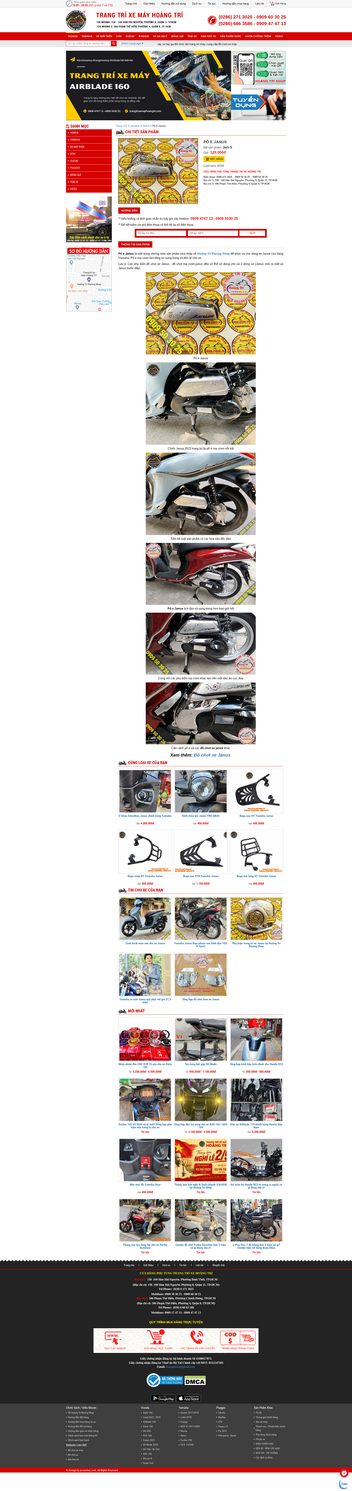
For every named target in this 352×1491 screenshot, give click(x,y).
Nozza (184, 1430)
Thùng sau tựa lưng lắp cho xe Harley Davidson (145, 1246)
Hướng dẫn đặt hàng (78, 1417)
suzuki (130, 36)
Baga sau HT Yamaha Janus (256, 816)
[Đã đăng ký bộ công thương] (165, 1380)
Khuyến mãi (218, 1265)
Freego (184, 1421)
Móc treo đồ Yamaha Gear (145, 1184)
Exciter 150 (186, 1440)
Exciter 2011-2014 (190, 1412)
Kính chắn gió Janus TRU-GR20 (200, 816)
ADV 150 (147, 1453)
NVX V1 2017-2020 (190, 1426)
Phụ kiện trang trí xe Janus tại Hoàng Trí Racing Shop (256, 945)
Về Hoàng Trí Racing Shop (81, 1412)
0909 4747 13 (201, 218)
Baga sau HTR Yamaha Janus (200, 876)
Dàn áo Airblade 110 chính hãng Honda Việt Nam (256, 1126)
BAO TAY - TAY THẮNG (267, 1452)
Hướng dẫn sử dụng (173, 3)
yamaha (87, 36)
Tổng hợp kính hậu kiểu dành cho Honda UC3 (256, 1064)
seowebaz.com (88, 1470)
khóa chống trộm (258, 36)
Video (279, 36)
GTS (220, 1421)
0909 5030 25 (227, 218)
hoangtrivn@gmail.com (180, 1366)
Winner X (147, 1458)
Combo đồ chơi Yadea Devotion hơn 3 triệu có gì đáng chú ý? (200, 1246)
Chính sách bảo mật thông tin (83, 1435)
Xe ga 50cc (160, 36)
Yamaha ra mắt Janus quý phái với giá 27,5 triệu (145, 1001)
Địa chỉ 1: (140, 1279)
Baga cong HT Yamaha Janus (145, 876)
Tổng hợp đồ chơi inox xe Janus (200, 999)
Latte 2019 (186, 1417)
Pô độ (259, 1412)
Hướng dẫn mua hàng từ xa (82, 1421)
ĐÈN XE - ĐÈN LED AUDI (268, 1448)
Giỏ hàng (280, 3)
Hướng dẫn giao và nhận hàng (83, 1430)
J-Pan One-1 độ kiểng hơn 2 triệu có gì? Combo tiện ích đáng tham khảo (256, 1246)
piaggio (144, 36)
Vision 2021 (149, 1440)
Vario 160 (148, 1426)
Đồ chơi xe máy (75, 1450)
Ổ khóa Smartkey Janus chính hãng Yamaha (145, 816)
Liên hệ (259, 3)
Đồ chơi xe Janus (212, 755)
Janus (145, 125)
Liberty (221, 1412)
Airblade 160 (149, 1421)
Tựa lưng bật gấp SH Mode (201, 1064)
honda (73, 36)
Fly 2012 (222, 1430)
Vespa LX (223, 1426)
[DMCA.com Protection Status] (194, 1380)
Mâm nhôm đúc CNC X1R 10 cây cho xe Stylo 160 (145, 1065)
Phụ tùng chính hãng (266, 1434)
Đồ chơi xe (73, 1454)
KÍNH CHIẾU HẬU (265, 1443)
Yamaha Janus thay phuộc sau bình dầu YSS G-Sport (200, 945)
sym (119, 36)
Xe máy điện (104, 36)
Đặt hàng (216, 158)
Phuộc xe (260, 1439)
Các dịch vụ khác (264, 1457)
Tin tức (212, 3)
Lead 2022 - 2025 (152, 1417)
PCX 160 (147, 1435)
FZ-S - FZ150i (187, 1444)
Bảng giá (177, 36)
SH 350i (147, 1430)
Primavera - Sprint (227, 1435)
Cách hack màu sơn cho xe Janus (145, 943)
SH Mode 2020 (150, 1444)
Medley (222, 1417)
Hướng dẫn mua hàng (235, 3)
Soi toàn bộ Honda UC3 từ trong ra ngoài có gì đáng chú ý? (256, 1186)
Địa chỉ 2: (142, 1298)
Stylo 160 (147, 1412)
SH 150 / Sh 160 (151, 1449)
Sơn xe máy (261, 1421)
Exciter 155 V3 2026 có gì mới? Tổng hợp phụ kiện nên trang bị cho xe (145, 1126)
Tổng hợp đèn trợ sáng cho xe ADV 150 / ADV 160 (200, 1126)
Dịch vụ (196, 3)
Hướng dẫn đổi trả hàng (80, 1426)
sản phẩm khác (230, 36)
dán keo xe (208, 36)
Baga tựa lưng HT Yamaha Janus (256, 876)
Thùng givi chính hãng (267, 1417)
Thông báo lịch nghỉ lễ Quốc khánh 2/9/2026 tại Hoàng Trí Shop (200, 1186)
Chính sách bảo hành (78, 1440)
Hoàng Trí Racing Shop (213, 253)
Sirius (183, 1435)
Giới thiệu (149, 3)
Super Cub (148, 1463)
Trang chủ (131, 3)
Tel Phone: (166, 1289)
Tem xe (192, 36)
